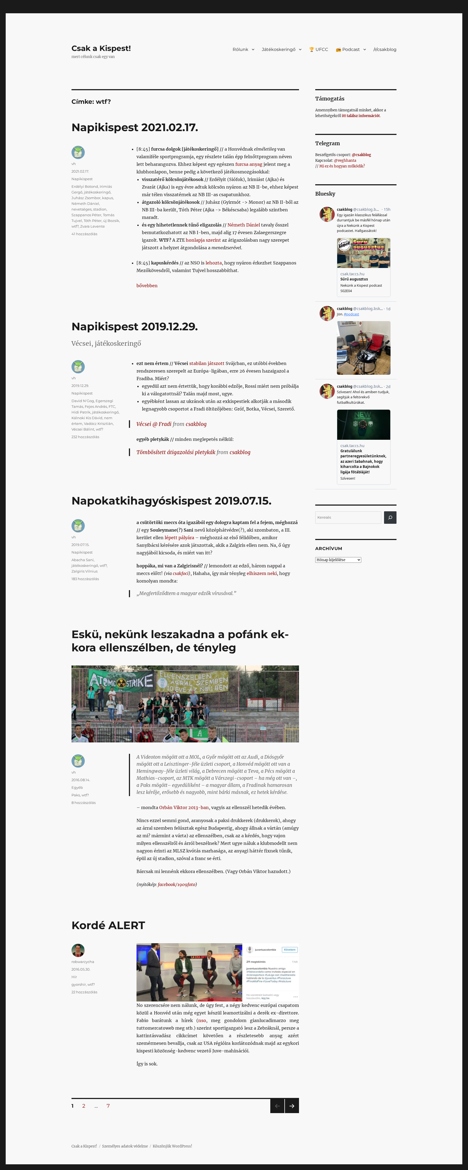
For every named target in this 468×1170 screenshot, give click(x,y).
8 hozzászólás (84, 802)
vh (74, 163)
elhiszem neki (262, 573)
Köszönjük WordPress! (172, 1146)
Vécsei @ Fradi (153, 424)
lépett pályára (179, 537)
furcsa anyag (248, 164)
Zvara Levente (92, 226)
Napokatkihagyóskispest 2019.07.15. (171, 500)
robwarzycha (83, 961)
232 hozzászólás (85, 437)
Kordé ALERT (108, 925)
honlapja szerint (203, 240)
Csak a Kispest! (101, 48)
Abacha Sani (83, 560)
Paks (76, 795)
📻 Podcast (348, 49)
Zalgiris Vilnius (85, 571)
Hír (74, 977)
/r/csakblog (384, 49)
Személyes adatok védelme (125, 1146)
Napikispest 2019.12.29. (135, 326)
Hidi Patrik (81, 412)
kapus (107, 198)
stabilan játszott (207, 363)
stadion (99, 209)
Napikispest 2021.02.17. (135, 127)
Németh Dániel (243, 225)
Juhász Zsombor (86, 198)
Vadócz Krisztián (98, 423)
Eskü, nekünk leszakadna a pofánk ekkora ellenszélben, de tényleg (180, 641)
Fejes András (96, 406)
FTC (112, 406)
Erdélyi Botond (85, 186)
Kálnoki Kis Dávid (87, 418)
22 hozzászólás (84, 992)
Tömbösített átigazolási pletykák (175, 452)
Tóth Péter (93, 220)
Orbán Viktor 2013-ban (184, 807)
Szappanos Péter (86, 215)
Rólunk (240, 49)
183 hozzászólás (85, 579)
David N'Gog (83, 401)
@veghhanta (345, 160)
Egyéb (77, 787)
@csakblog (361, 155)
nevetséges (82, 209)
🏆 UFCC (318, 49)
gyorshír (79, 984)
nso (202, 1020)
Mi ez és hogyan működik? (342, 166)
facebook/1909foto (176, 884)
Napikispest (82, 179)
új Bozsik (111, 220)
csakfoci (180, 573)
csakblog (196, 424)
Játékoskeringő (278, 49)
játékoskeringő (97, 192)
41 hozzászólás (84, 234)
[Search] (390, 517)
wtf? (75, 226)
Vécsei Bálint (83, 429)
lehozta (214, 263)
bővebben (147, 285)
